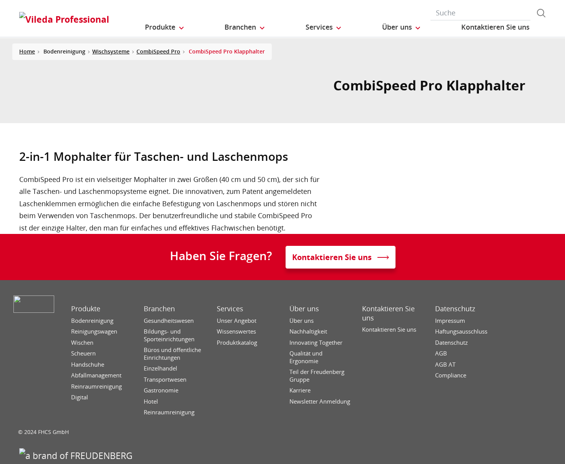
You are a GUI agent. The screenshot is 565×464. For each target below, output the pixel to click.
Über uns (304, 308)
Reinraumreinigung (96, 386)
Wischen (82, 342)
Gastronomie (161, 390)
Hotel (151, 401)
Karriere (300, 390)
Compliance (450, 375)
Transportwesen (165, 379)
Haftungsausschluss (461, 331)
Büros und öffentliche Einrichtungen (172, 353)
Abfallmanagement (96, 375)
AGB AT (445, 364)
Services (230, 308)
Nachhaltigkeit (308, 331)
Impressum (450, 320)
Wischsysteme (111, 51)
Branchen (159, 308)
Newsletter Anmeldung (319, 401)
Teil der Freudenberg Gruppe (316, 375)
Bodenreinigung (92, 320)
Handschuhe (87, 364)
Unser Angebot (236, 320)
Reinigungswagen (94, 331)
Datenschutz (455, 308)
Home (27, 51)
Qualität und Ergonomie (305, 357)
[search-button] (541, 13)
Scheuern (83, 353)
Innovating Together (315, 342)
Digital (79, 397)
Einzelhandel (160, 368)
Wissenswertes (236, 331)
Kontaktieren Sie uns (388, 313)
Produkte (85, 308)
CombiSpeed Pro (158, 51)
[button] (165, 27)
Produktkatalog (237, 342)
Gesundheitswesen (169, 320)
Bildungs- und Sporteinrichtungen (169, 335)
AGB (441, 353)
